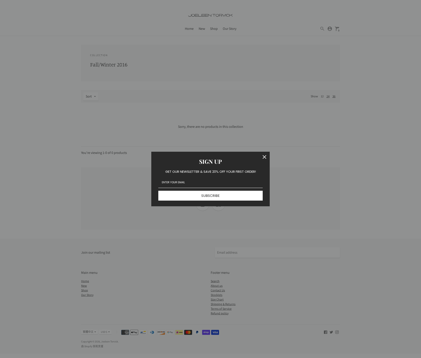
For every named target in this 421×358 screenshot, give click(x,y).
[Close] (264, 157)
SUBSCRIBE (210, 195)
